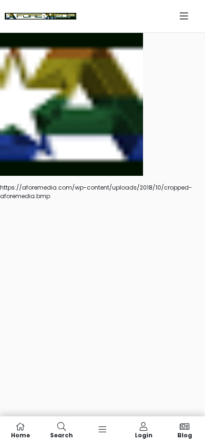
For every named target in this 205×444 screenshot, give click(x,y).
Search (61, 434)
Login (144, 434)
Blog (184, 434)
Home (20, 434)
